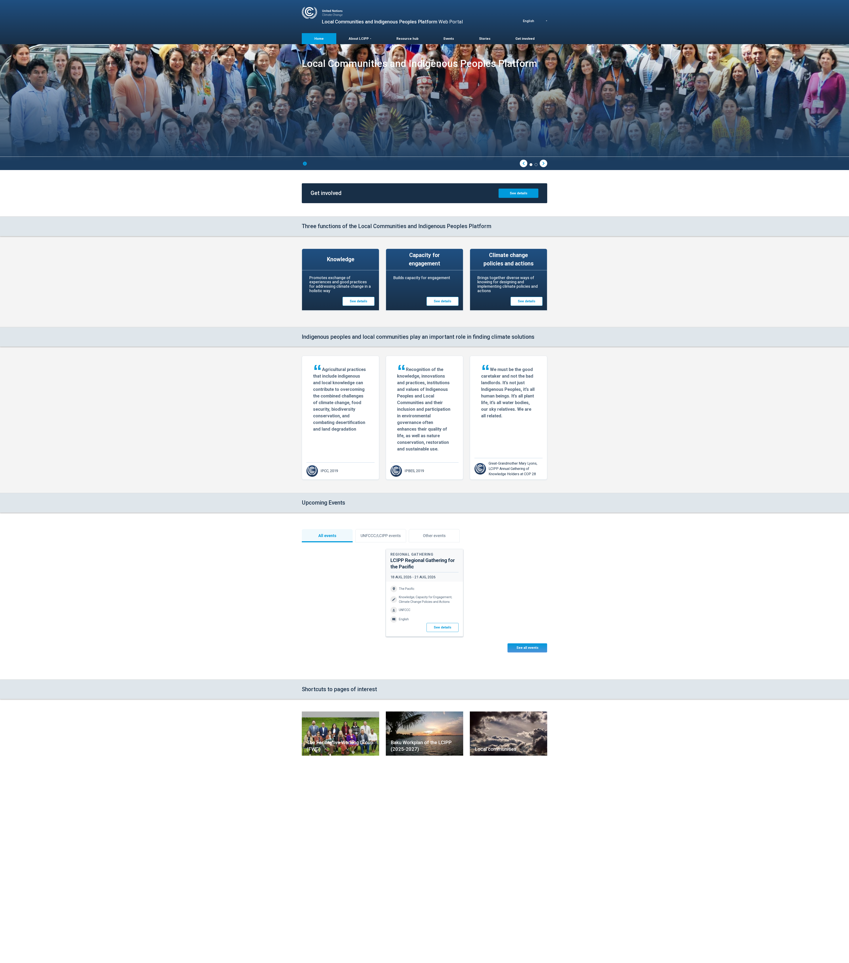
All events (327, 535)
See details (518, 193)
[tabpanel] (424, 107)
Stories (484, 39)
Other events (434, 535)
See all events (527, 648)
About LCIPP (359, 39)
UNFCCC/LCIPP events (381, 535)
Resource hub (407, 39)
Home (319, 39)
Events (449, 39)
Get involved (525, 39)
